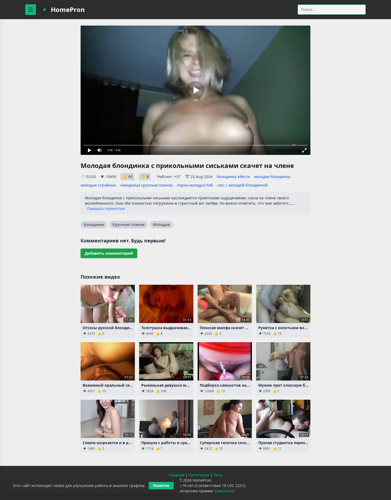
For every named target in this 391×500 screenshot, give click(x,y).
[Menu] (30, 9)
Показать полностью (106, 208)
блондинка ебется (233, 176)
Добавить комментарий (109, 253)
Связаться (224, 490)
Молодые (161, 224)
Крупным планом (128, 224)
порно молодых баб (195, 185)
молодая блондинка (272, 176)
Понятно (161, 485)
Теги (218, 474)
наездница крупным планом (146, 185)
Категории (199, 474)
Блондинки (94, 224)
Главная (176, 474)
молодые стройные (98, 185)
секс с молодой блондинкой (242, 185)
